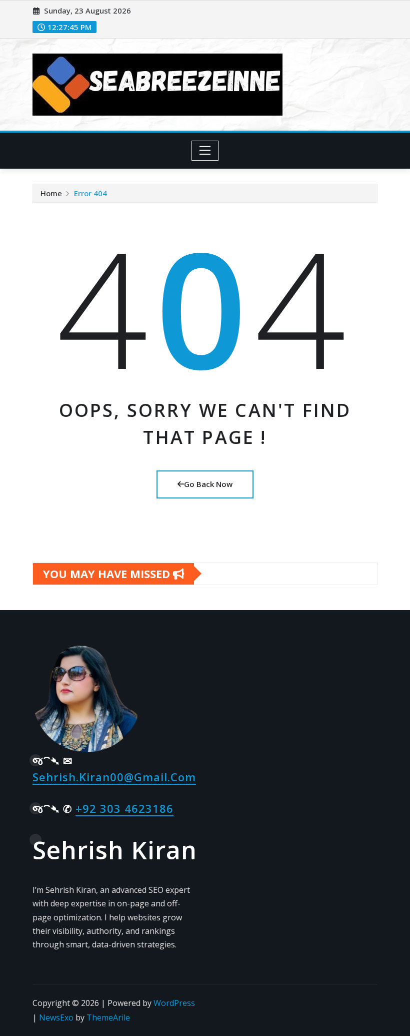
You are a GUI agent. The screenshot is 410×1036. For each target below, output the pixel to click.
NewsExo (56, 1017)
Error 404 (90, 193)
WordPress (174, 1002)
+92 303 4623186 (125, 808)
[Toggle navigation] (205, 151)
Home (51, 193)
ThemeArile (108, 1017)
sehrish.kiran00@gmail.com (114, 776)
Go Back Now (208, 484)
